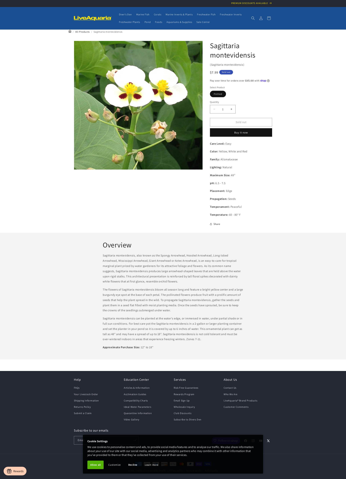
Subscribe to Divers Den (187, 419)
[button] (253, 18)
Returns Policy (82, 406)
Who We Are (231, 394)
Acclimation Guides (135, 394)
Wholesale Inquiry (184, 406)
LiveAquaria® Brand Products (240, 400)
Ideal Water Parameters (137, 406)
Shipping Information (86, 400)
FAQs (76, 387)
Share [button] (217, 224)
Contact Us (230, 387)
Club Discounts (182, 413)
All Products (82, 31)
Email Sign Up (182, 400)
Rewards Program (184, 394)
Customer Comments (236, 406)
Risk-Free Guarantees (186, 387)
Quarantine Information (138, 413)
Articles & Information (137, 387)
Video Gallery (131, 419)
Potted (220, 94)
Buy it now (241, 132)
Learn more (151, 464)
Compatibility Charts (136, 400)
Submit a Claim (83, 413)
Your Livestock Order (86, 394)
